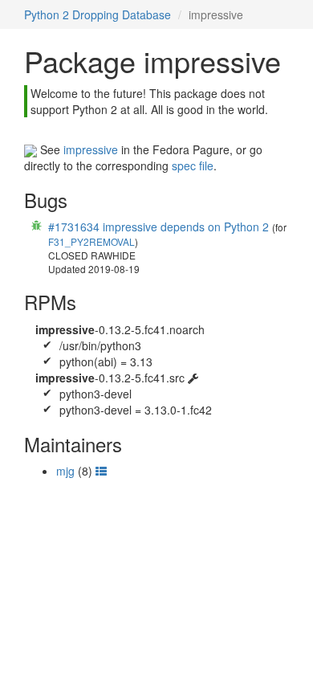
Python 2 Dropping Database (97, 14)
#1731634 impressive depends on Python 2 (158, 227)
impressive (90, 149)
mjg (65, 471)
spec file (192, 165)
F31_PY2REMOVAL (91, 241)
